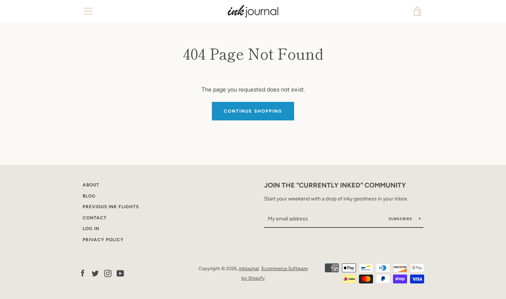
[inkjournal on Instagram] (107, 272)
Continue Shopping (253, 111)
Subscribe (401, 218)
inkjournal (249, 268)
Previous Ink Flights (111, 206)
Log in (91, 228)
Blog (89, 196)
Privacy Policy (103, 239)
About (91, 184)
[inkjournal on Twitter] (95, 272)
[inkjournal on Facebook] (82, 272)
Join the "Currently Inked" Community (335, 185)
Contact (95, 217)
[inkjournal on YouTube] (120, 272)
